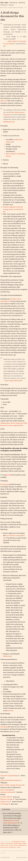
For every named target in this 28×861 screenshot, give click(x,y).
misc (5, 7)
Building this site (9, 122)
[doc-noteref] (15, 414)
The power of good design (9, 775)
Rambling (21, 2)
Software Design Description (10, 780)
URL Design (4, 804)
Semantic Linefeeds (7, 792)
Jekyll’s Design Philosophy (13, 381)
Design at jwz (4, 802)
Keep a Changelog (6, 790)
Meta (1, 7)
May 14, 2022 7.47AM (11, 845)
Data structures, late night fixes (8, 847)
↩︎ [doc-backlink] (12, 832)
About (18, 847)
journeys (10, 710)
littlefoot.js (6, 656)
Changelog (5, 484)
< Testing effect (5, 857)
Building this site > (22, 857)
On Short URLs (5, 797)
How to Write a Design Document (11, 785)
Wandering (13, 2)
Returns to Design (6, 799)
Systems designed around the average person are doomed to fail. (13, 209)
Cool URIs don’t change (13, 535)
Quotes (11, 5)
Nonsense (3, 5)
